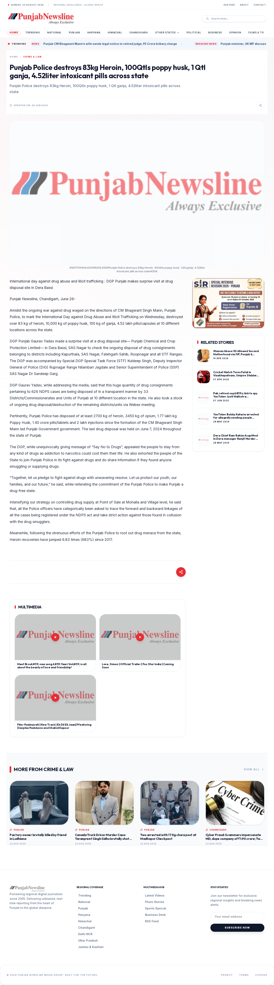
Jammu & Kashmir (91, 947)
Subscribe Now (237, 927)
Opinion (235, 32)
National (54, 32)
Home (14, 32)
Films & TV (256, 32)
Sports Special (155, 908)
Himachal (115, 32)
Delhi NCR (85, 934)
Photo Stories (154, 902)
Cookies (261, 975)
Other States (165, 32)
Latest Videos (154, 895)
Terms (244, 975)
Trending (32, 32)
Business (215, 32)
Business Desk (155, 914)
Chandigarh (138, 32)
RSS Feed (229, 5)
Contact (260, 5)
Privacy (227, 975)
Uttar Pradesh (88, 940)
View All (252, 769)
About (244, 5)
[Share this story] (260, 105)
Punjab (74, 32)
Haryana (93, 32)
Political (194, 32)
